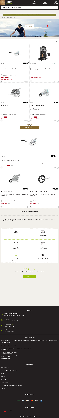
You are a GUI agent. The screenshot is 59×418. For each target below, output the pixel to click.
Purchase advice (5, 367)
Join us (3, 388)
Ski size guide (4, 382)
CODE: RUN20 (38, 15)
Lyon (15, 345)
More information (5, 358)
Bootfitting (4, 379)
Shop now (46, 14)
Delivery (3, 373)
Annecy (3, 345)
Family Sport (6, 17)
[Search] (57, 6)
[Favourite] (1, 81)
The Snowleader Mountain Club (9, 370)
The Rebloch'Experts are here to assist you (12, 385)
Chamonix (9, 345)
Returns (3, 376)
